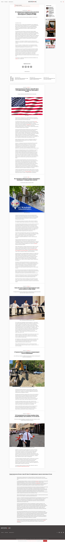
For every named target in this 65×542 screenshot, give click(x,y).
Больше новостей (27, 71)
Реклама (2, 1)
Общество (29, 10)
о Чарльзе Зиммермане (28, 171)
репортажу (35, 121)
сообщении (35, 243)
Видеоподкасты (11, 1)
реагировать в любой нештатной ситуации (23, 466)
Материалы (6, 1)
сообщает (16, 58)
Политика (28, 87)
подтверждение (28, 124)
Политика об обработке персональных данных (42, 538)
